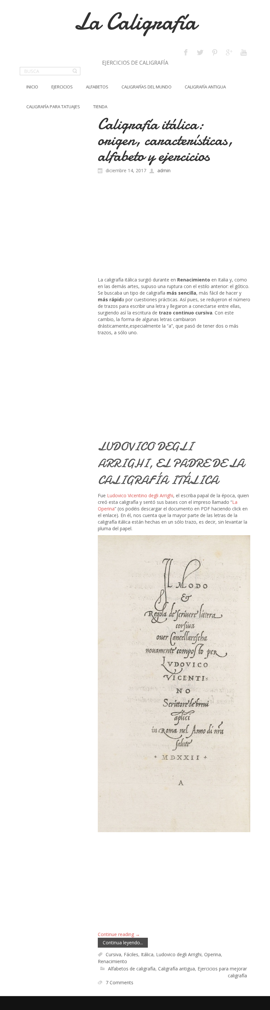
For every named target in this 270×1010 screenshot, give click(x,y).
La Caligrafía (135, 21)
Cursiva (113, 954)
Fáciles (131, 954)
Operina (212, 954)
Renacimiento (112, 962)
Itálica (147, 954)
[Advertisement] (174, 227)
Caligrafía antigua (176, 968)
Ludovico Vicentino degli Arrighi (140, 495)
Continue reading (119, 934)
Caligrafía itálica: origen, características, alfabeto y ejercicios (165, 139)
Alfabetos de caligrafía (131, 968)
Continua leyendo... (123, 942)
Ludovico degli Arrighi (179, 954)
